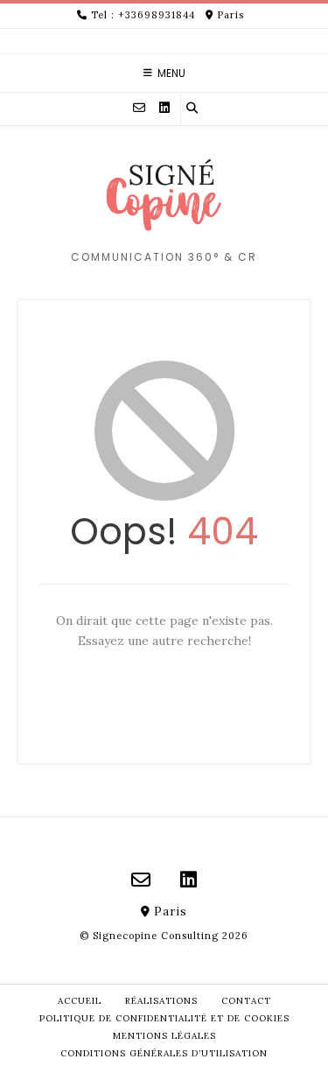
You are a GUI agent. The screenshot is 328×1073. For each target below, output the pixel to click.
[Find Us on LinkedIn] (164, 108)
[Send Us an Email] (139, 108)
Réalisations (161, 1000)
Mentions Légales (164, 1035)
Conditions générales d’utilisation (164, 1053)
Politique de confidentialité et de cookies (164, 1018)
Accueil (79, 1000)
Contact (246, 1000)
